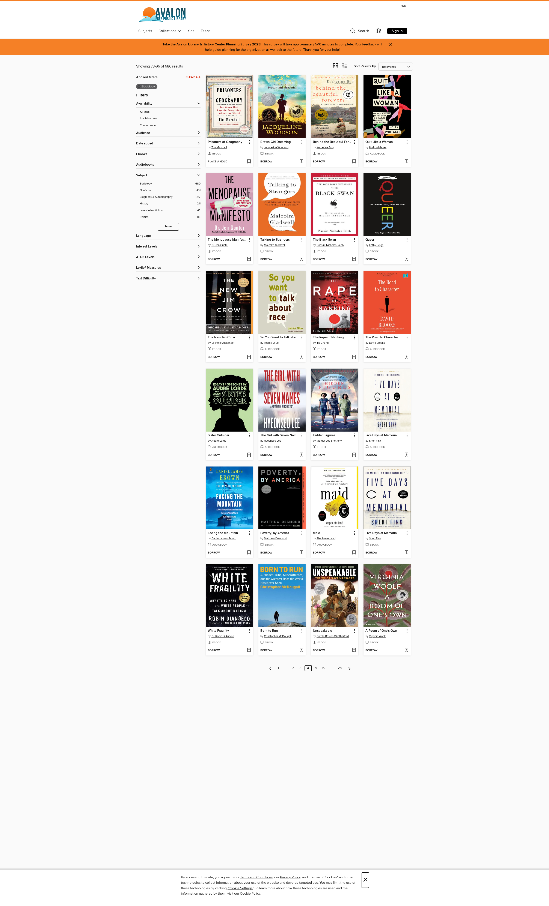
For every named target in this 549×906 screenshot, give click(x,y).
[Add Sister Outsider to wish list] (249, 455)
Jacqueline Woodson (276, 147)
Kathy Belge (376, 245)
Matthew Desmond (275, 538)
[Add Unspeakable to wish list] (354, 650)
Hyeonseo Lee (272, 440)
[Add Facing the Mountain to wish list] (249, 553)
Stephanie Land (326, 538)
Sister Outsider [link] (218, 435)
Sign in (397, 31)
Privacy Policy (290, 877)
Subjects (145, 31)
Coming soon (148, 125)
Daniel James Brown (223, 538)
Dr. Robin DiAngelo (222, 636)
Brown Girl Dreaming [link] (275, 142)
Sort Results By (365, 66)
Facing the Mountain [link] (223, 533)
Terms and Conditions (256, 877)
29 (340, 668)
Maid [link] (316, 533)
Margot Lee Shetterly (329, 440)
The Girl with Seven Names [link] (280, 435)
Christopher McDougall (277, 636)
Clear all (193, 77)
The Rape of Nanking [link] (328, 337)
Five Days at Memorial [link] (381, 435)
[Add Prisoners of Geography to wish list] (249, 162)
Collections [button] (168, 31)
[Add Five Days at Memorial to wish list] (406, 455)
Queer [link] (369, 240)
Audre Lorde (218, 440)
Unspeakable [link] (322, 631)
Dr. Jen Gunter (219, 245)
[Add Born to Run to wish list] (301, 650)
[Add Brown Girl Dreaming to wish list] (301, 162)
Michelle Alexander (222, 343)
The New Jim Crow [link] (221, 337)
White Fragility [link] (218, 631)
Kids (190, 31)
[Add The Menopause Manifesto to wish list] (249, 259)
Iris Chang (323, 343)
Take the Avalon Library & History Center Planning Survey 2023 (211, 44)
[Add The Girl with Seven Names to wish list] (301, 455)
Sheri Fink (375, 440)
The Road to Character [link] (381, 337)
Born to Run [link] (269, 631)
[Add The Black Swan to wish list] (354, 259)
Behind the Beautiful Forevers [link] (332, 142)
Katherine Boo (325, 147)
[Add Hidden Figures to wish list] (354, 455)
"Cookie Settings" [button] (240, 888)
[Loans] (378, 32)
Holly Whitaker (377, 147)
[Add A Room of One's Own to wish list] (406, 650)
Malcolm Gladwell (274, 245)
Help (403, 6)
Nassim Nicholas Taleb (330, 245)
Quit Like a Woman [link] (379, 142)
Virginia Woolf (377, 636)
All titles (144, 112)
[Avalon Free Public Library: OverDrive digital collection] (162, 14)
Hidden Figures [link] (324, 435)
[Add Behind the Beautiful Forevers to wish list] (354, 162)
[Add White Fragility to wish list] (249, 650)
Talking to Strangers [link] (275, 240)
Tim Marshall (219, 147)
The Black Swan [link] (324, 240)
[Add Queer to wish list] (406, 259)
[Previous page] (270, 668)
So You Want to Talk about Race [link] (280, 337)
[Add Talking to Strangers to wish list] (301, 259)
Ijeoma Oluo (271, 343)
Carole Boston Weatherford (333, 636)
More (168, 226)
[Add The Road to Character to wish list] (406, 357)
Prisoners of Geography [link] (225, 142)
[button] (359, 32)
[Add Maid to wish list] (354, 553)
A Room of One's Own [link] (381, 631)
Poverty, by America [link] (274, 533)
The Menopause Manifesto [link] (227, 240)
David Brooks (377, 343)
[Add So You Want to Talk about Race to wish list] (301, 357)
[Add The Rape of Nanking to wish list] (354, 357)
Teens (205, 31)
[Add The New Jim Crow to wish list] (249, 357)
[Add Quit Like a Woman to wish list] (406, 162)
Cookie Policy (250, 893)
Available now (148, 118)
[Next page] (349, 668)
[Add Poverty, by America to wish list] (301, 553)
